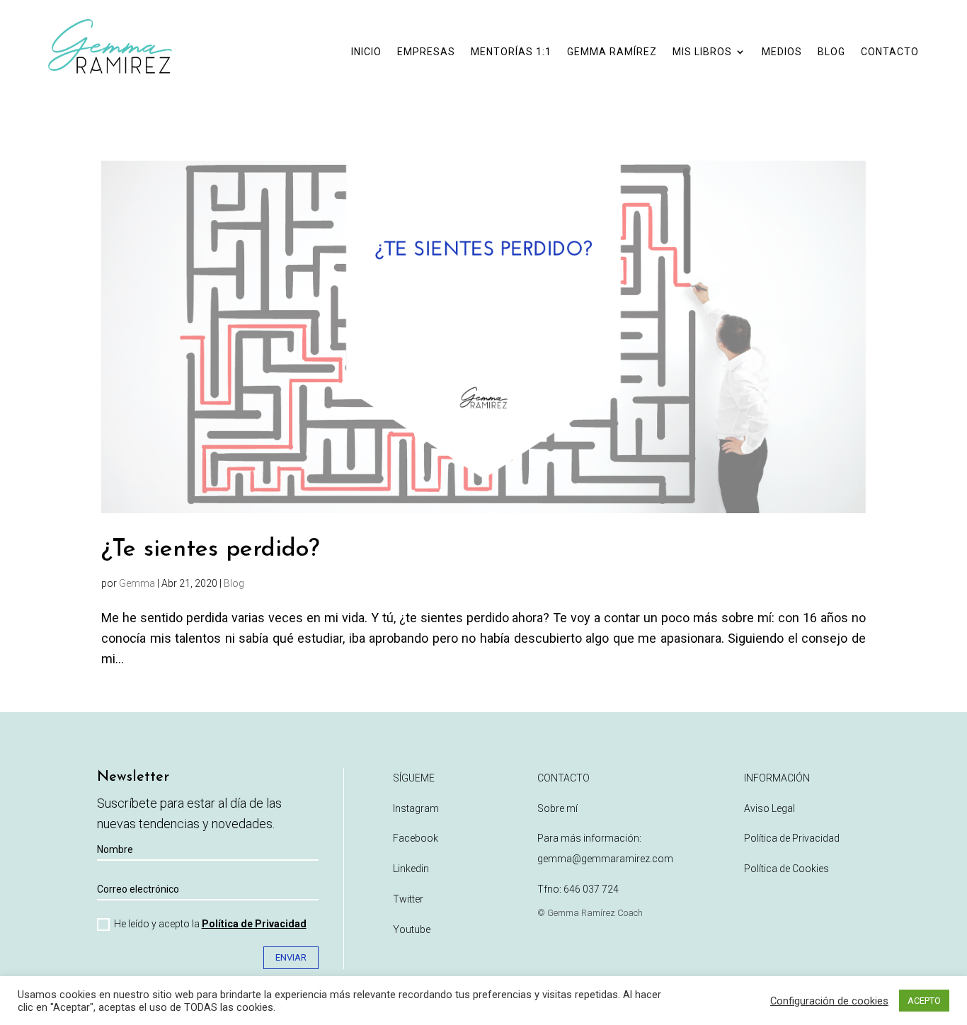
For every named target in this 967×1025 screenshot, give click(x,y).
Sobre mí (557, 808)
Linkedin (411, 868)
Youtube (411, 929)
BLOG (831, 51)
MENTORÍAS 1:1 (511, 51)
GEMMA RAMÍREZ (612, 51)
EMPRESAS (426, 51)
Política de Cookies (786, 868)
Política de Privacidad (254, 923)
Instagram (416, 808)
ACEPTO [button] (924, 1000)
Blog (234, 583)
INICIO (366, 51)
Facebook (415, 838)
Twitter (408, 899)
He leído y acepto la (210, 923)
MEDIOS (782, 51)
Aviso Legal (769, 808)
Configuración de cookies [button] (829, 1001)
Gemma (137, 583)
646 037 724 (591, 889)
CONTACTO (890, 51)
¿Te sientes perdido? (210, 549)
